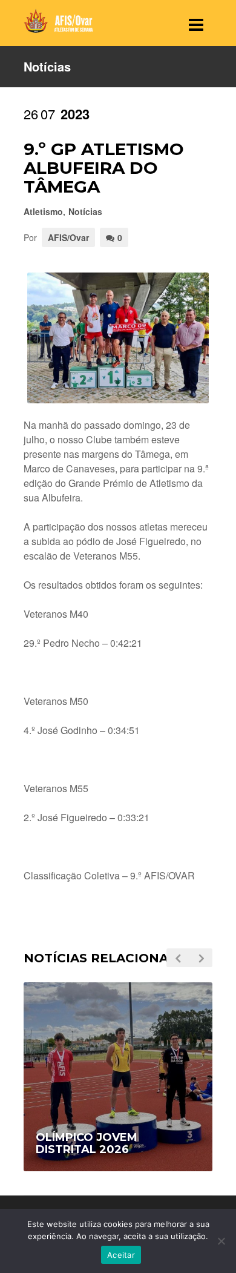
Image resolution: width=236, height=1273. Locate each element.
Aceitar (121, 1255)
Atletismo (43, 211)
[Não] (221, 1241)
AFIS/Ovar (68, 237)
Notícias (85, 211)
